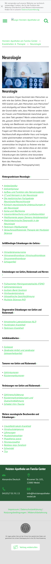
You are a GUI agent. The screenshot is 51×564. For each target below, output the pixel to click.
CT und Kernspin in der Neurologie (20, 195)
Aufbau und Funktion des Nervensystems (23, 192)
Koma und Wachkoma (14, 210)
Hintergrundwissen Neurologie (16, 176)
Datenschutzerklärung (30, 9)
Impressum (13, 509)
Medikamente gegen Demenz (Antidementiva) (26, 217)
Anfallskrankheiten (11, 338)
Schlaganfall (10, 261)
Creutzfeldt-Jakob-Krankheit (17, 426)
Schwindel (9, 448)
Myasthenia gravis (12, 438)
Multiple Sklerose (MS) (15, 299)
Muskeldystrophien (13, 435)
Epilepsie (8, 346)
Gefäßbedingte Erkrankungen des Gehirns (21, 243)
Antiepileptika (10, 185)
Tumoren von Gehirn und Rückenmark (19, 363)
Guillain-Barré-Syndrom (15, 290)
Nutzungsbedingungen (15, 512)
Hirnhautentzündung (14, 293)
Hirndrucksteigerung (14, 429)
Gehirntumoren (11, 372)
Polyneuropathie (12, 441)
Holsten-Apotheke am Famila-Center (19, 40)
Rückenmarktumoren (14, 375)
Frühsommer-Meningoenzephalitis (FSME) (24, 283)
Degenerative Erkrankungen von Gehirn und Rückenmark (22, 311)
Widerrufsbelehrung (37, 512)
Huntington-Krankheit (14, 324)
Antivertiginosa (11, 188)
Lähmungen (9, 432)
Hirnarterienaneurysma (15, 252)
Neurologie (35, 44)
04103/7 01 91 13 (11, 493)
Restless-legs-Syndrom (15, 445)
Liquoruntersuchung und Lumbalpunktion (24, 214)
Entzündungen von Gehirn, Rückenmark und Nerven (25, 273)
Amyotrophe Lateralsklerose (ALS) (20, 321)
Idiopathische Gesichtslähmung (19, 296)
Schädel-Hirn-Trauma (14, 404)
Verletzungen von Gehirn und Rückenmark (21, 385)
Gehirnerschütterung (14, 394)
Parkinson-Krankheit (14, 328)
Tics (6, 451)
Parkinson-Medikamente (15, 226)
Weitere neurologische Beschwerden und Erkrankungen (20, 415)
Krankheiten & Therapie (13, 44)
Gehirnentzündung (13, 286)
